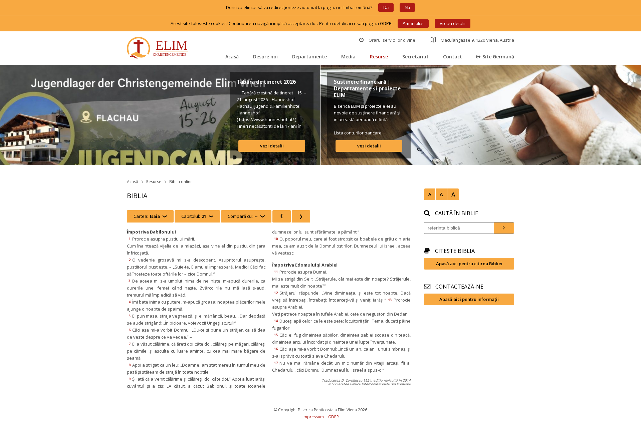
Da (386, 7)
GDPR (333, 417)
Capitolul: (193, 216)
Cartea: (147, 216)
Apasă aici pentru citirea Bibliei (469, 264)
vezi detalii (272, 146)
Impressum (313, 417)
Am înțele (413, 23)
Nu (407, 7)
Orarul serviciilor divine (392, 40)
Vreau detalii (452, 23)
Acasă (232, 56)
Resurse (379, 56)
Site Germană (498, 56)
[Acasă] (159, 48)
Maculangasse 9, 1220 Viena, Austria (477, 40)
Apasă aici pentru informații (469, 299)
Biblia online (181, 181)
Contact (452, 56)
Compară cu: (243, 216)
